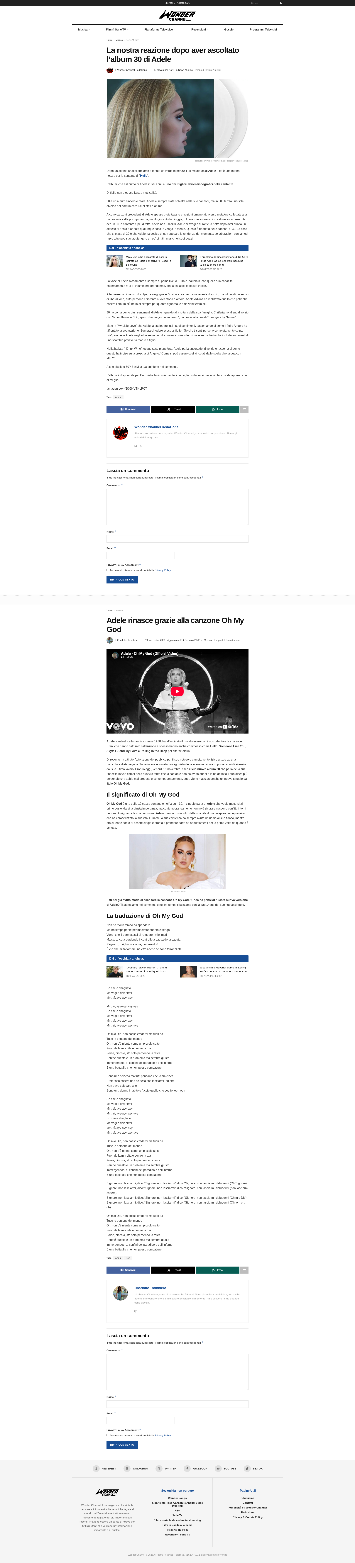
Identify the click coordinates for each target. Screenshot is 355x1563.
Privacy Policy (163, 570)
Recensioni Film (177, 1529)
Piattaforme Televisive (158, 29)
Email (111, 548)
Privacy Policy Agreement (123, 564)
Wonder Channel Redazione (132, 70)
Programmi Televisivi (263, 29)
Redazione (247, 1512)
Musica (82, 29)
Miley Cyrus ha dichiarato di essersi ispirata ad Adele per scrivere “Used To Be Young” (148, 260)
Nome (111, 531)
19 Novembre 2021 (164, 70)
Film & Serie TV (116, 29)
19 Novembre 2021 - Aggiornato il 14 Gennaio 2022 (172, 640)
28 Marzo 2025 (136, 976)
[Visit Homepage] (177, 15)
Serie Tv (177, 1515)
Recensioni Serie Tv (177, 1534)
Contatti (248, 1502)
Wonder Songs (177, 1497)
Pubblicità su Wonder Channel (248, 1507)
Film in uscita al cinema (177, 1524)
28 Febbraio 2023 (212, 269)
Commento (114, 485)
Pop (128, 1258)
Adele (118, 397)
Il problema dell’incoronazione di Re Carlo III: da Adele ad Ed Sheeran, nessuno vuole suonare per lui (224, 260)
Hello (143, 175)
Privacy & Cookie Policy (248, 1517)
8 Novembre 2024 (212, 976)
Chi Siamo (247, 1497)
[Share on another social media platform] (244, 409)
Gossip (229, 29)
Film (177, 1510)
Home (109, 40)
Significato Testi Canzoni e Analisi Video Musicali (177, 1504)
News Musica (132, 40)
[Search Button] (280, 3)
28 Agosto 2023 (137, 269)
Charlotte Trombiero (127, 640)
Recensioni (198, 29)
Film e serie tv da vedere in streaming (177, 1520)
